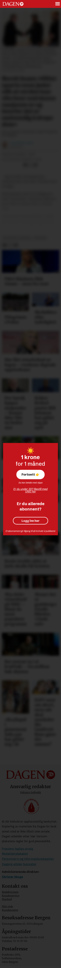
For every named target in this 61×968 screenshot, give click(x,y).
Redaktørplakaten (15, 854)
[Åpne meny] (57, 4)
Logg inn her (31, 521)
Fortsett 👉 (31, 474)
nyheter (40, 238)
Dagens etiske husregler (19, 864)
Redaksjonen (10, 892)
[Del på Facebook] (25, 165)
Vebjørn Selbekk (30, 792)
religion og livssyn (16, 238)
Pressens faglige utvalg (17, 849)
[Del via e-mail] (35, 165)
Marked (7, 899)
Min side (7, 906)
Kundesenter (10, 910)
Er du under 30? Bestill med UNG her (30, 490)
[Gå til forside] (13, 4)
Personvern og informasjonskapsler (28, 859)
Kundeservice (10, 895)
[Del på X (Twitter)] (30, 165)
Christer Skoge (12, 877)
